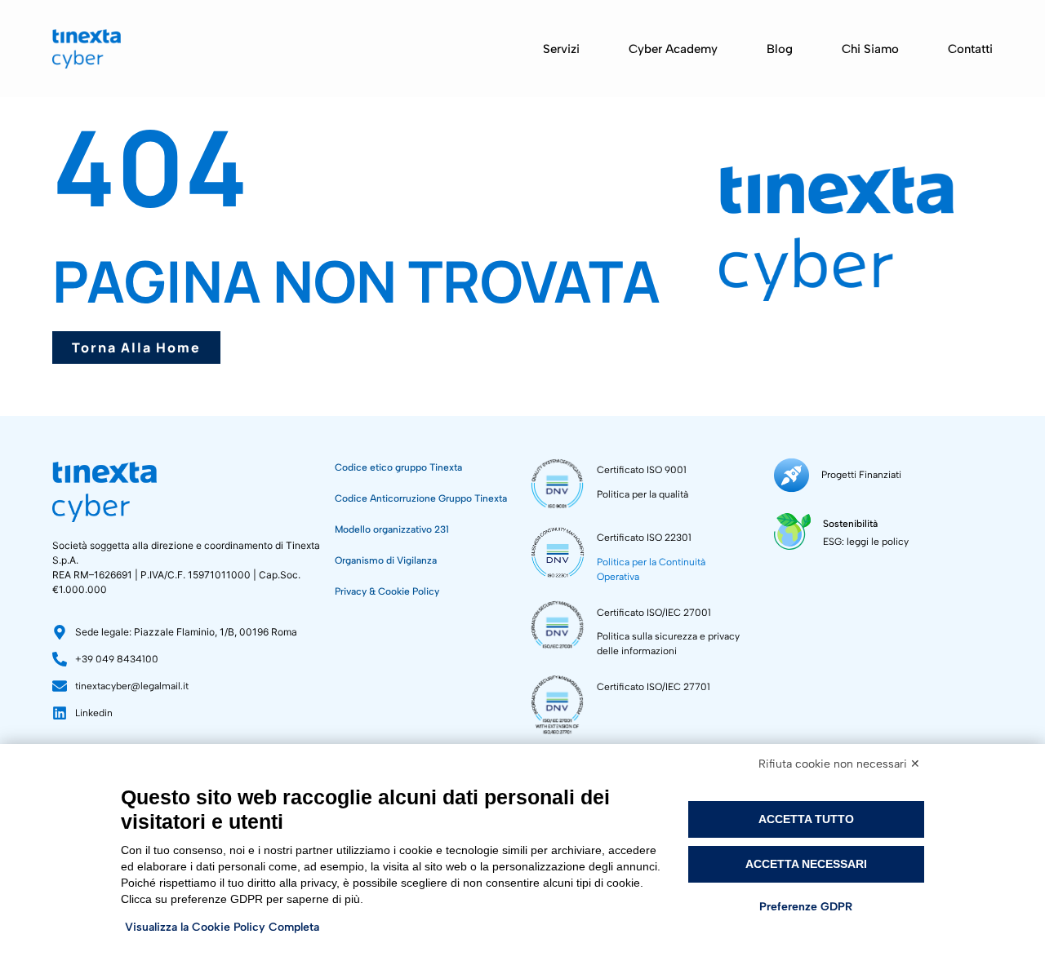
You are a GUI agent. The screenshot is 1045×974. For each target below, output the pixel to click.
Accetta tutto (806, 819)
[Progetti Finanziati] (791, 475)
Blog (780, 49)
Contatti (970, 49)
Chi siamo (870, 49)
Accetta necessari (806, 863)
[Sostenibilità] (792, 531)
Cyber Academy (673, 49)
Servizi (561, 49)
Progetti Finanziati (861, 474)
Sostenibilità (850, 523)
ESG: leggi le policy (866, 541)
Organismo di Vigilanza (386, 560)
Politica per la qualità (642, 494)
